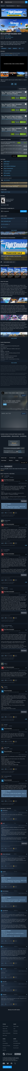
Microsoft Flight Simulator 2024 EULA (9, 186)
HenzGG (5, 724)
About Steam (5, 1026)
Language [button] (20, 457)
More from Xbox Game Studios (14, 393)
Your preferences (23, 436)
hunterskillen (7, 549)
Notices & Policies (6, 1045)
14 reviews (11, 477)
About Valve (15, 1026)
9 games (5, 725)
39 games (6, 748)
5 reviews (10, 725)
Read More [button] (23, 501)
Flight (9, 48)
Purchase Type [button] (12, 457)
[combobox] (14, 2)
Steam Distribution (6, 1033)
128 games (6, 477)
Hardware (15, 1030)
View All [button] (25, 237)
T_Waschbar (6, 476)
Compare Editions (22, 88)
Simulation (3, 48)
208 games (6, 626)
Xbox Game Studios (9, 37)
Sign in (2, 79)
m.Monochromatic (8, 625)
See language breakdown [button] (6, 436)
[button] (3, 5)
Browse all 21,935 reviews (14, 1009)
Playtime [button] (10, 460)
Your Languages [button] (8, 466)
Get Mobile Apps (7, 1067)
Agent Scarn (6, 747)
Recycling (15, 1033)
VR (19, 48)
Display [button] (16, 460)
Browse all (23, 139)
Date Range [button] (3, 460)
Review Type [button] (3, 457)
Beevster (6, 587)
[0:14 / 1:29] (14, 63)
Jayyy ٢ (5, 663)
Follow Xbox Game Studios (11, 401)
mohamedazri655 (7, 776)
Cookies (4, 1047)
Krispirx (5, 686)
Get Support (15, 1045)
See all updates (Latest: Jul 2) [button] (9, 262)
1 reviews (5, 664)
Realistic (15, 48)
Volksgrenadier (7, 520)
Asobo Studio (8, 35)
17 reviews (6, 521)
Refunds (4, 1050)
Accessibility (5, 1043)
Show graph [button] (23, 462)
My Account (15, 1047)
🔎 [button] (26, 268)
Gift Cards (5, 1035)
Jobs (14, 1028)
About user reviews (15, 436)
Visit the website (4, 224)
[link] (15, 98)
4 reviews (11, 626)
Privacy (4, 1041)
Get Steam (15, 1041)
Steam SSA (5, 1028)
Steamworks (5, 1030)
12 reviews (6, 688)
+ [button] (22, 48)
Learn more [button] (23, 211)
